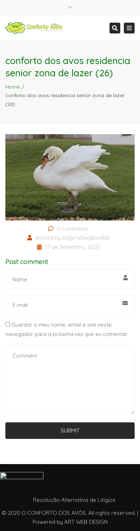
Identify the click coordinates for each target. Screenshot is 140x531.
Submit (70, 430)
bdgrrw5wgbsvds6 (85, 237)
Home (12, 86)
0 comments (72, 228)
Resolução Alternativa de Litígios (74, 499)
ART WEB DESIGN (86, 521)
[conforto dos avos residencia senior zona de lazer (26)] (70, 176)
